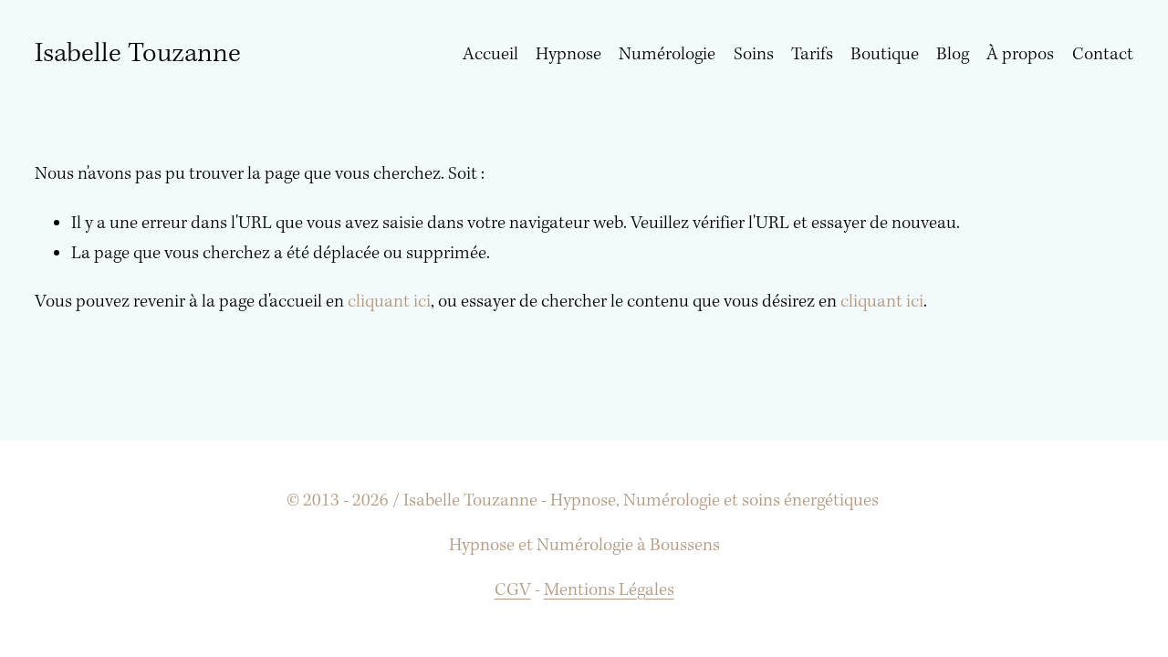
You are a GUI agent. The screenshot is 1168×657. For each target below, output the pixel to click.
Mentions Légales (609, 590)
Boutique (884, 55)
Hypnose (568, 55)
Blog (952, 55)
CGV (513, 590)
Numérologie (667, 55)
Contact (1102, 55)
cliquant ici (389, 302)
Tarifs (812, 55)
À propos (1020, 55)
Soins (754, 55)
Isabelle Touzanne (138, 54)
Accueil (490, 55)
